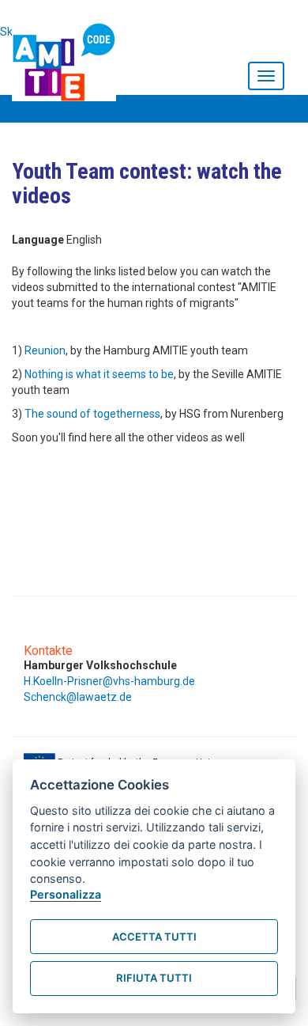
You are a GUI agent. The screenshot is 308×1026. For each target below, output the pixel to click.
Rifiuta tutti (154, 977)
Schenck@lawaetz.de (78, 697)
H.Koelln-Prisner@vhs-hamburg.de (109, 681)
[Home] (68, 58)
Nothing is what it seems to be (99, 374)
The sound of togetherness (92, 413)
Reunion (45, 350)
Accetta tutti (154, 936)
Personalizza (65, 894)
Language (38, 239)
